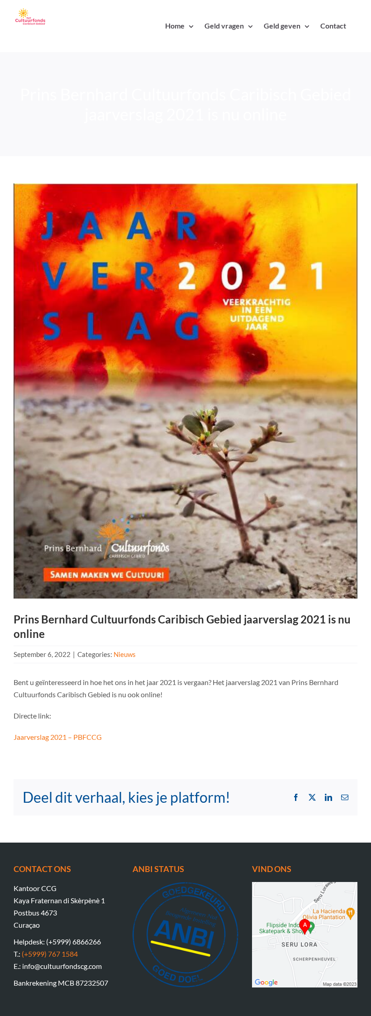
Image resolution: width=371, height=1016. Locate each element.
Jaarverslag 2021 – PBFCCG (58, 737)
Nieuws (125, 654)
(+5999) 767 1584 (50, 953)
